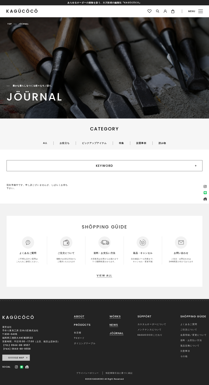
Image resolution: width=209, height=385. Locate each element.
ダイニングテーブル (84, 343)
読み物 (162, 143)
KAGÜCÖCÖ (22, 11)
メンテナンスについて (150, 329)
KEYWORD (104, 166)
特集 (121, 143)
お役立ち (64, 143)
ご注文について (188, 329)
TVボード (79, 337)
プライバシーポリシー (87, 373)
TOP (9, 24)
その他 (184, 356)
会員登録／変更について (193, 334)
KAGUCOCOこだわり (150, 334)
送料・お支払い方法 (191, 340)
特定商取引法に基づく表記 (119, 373)
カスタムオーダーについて (152, 324)
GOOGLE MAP (16, 357)
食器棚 (77, 332)
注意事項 (185, 350)
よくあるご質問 (188, 324)
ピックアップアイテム (94, 143)
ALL (45, 143)
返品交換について (190, 345)
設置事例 (141, 143)
